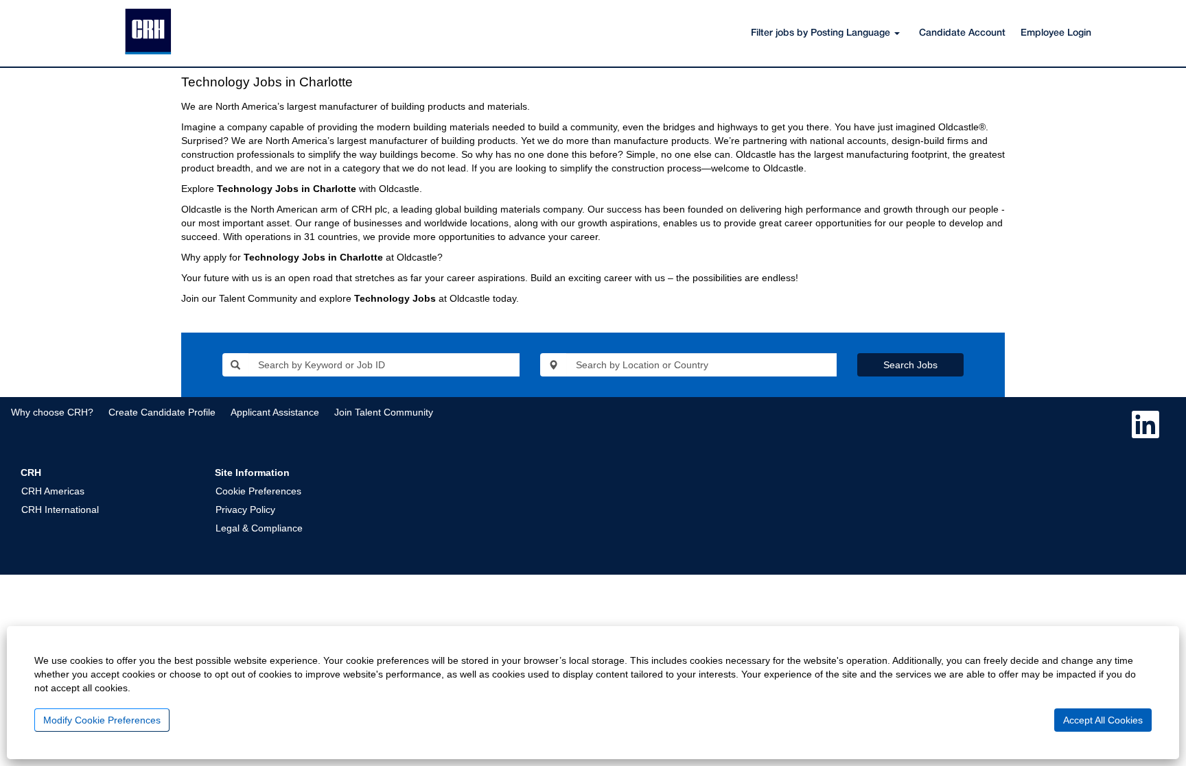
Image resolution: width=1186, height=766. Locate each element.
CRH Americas (52, 491)
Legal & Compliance (259, 528)
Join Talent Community (383, 412)
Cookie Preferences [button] (258, 491)
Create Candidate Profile (162, 412)
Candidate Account (962, 33)
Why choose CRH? (52, 412)
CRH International (60, 509)
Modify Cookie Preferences (102, 720)
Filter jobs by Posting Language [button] (822, 33)
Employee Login (1056, 33)
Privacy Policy (245, 509)
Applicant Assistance (275, 412)
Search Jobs (910, 364)
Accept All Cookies (1103, 720)
